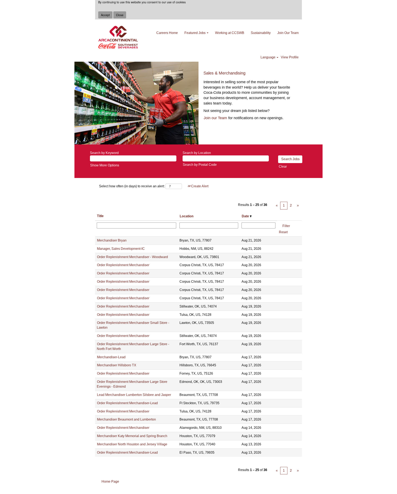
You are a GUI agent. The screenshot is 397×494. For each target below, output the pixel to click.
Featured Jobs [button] (195, 33)
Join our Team (215, 118)
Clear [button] (283, 166)
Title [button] (100, 216)
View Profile (290, 57)
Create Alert (199, 186)
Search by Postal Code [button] (200, 164)
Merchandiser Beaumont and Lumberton (126, 419)
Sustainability (261, 33)
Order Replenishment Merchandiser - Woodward (132, 257)
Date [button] (246, 216)
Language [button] (268, 57)
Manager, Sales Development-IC (121, 248)
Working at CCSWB (229, 33)
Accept (105, 15)
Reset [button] (283, 232)
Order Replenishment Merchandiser (123, 265)
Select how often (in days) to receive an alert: (132, 186)
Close (119, 15)
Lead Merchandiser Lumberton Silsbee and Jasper (134, 395)
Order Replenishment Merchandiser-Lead (127, 403)
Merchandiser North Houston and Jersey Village (132, 444)
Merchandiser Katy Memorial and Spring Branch (132, 436)
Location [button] (187, 216)
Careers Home (167, 33)
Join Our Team (288, 33)
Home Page (110, 481)
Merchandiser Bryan (112, 240)
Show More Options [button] (104, 165)
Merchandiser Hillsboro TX (116, 365)
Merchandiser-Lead (111, 357)
